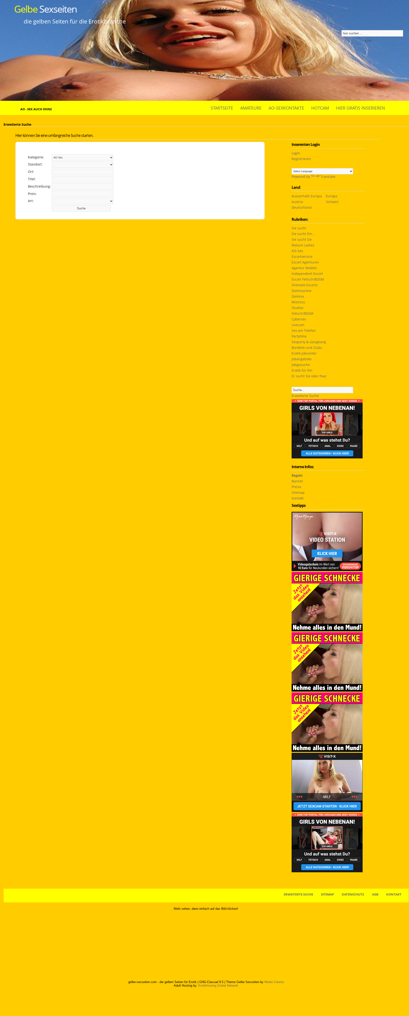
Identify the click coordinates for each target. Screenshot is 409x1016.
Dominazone (301, 290)
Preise (296, 487)
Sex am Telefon (304, 330)
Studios (297, 307)
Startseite (222, 108)
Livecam (298, 325)
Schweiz (332, 201)
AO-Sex (297, 251)
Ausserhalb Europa (307, 196)
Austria (297, 201)
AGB (375, 894)
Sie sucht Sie (302, 239)
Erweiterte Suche (305, 395)
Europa (331, 196)
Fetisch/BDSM (302, 313)
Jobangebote (301, 359)
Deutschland (302, 207)
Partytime (299, 336)
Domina (298, 296)
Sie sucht (299, 228)
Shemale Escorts (305, 285)
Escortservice (302, 256)
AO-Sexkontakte (286, 108)
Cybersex (299, 319)
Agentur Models (304, 268)
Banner (297, 481)
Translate (327, 176)
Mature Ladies (303, 245)
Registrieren (301, 159)
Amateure (251, 108)
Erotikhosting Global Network (218, 985)
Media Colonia (274, 982)
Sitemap (298, 492)
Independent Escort (307, 273)
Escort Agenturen (305, 262)
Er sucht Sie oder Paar (309, 376)
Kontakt (298, 498)
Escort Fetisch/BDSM (308, 279)
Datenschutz (353, 894)
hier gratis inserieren (360, 108)
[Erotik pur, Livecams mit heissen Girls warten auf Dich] (327, 690)
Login (296, 153)
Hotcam (320, 108)
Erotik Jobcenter (304, 353)
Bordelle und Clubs (307, 347)
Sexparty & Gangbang (309, 342)
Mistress (298, 302)
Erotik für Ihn (302, 370)
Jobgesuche (301, 364)
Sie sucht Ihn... (303, 233)
